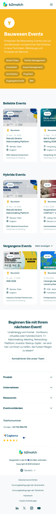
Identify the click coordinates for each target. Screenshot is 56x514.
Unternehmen (11, 387)
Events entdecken (13, 408)
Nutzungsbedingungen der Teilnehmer (28, 490)
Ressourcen (9, 397)
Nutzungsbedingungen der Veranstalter (28, 485)
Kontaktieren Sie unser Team (28, 358)
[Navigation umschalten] (51, 4)
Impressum (28, 495)
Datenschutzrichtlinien (28, 480)
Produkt (7, 377)
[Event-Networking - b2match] (13, 4)
